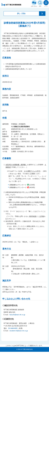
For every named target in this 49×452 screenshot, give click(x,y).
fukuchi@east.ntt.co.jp (17, 315)
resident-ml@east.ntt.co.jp (19, 331)
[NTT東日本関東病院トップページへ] (11, 6)
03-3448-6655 (12, 328)
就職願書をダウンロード (17, 185)
